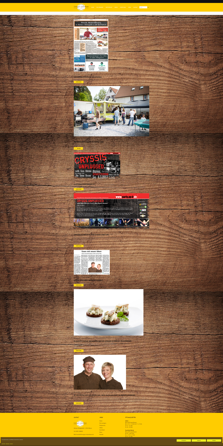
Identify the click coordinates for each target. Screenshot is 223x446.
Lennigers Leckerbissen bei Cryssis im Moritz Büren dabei (91, 235)
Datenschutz (7, 443)
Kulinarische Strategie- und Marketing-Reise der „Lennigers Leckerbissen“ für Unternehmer (102, 341)
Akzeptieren (184, 440)
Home (100, 421)
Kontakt (101, 434)
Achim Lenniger (77, 74)
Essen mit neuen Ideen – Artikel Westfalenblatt (88, 280)
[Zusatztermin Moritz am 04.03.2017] (97, 165)
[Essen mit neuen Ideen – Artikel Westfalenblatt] (92, 262)
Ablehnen (199, 440)
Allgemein (88, 74)
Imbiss (101, 427)
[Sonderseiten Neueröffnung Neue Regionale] (91, 45)
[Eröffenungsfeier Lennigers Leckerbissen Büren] (111, 111)
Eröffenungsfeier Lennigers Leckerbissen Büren (88, 142)
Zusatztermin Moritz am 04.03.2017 (85, 184)
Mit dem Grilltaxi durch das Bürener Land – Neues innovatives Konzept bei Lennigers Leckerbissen (104, 395)
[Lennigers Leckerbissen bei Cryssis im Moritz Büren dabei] (111, 211)
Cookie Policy (3, 443)
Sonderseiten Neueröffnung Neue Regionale (88, 77)
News (100, 432)
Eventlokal (102, 430)
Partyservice (102, 425)
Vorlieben (214, 440)
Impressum (11, 443)
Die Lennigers (102, 423)
